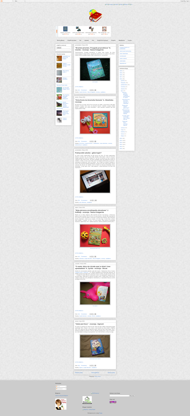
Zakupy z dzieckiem (65, 78)
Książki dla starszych (102, 40)
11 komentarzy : (84, 200)
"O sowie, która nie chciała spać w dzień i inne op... (126, 117)
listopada (123, 82)
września (123, 86)
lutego (122, 135)
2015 (121, 138)
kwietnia (123, 131)
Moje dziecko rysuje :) (66, 71)
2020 (121, 70)
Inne (93, 40)
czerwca (123, 127)
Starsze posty (111, 372)
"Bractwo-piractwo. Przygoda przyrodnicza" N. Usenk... (126, 95)
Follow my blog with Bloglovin (61, 395)
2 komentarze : (84, 256)
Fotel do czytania (65, 119)
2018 (121, 74)
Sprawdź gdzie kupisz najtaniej (95, 358)
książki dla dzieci (83, 92)
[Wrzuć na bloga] (92, 90)
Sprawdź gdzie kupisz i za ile (95, 248)
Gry (80, 40)
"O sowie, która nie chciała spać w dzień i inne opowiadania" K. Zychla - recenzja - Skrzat (92, 267)
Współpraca (122, 40)
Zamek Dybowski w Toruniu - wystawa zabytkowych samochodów (63, 105)
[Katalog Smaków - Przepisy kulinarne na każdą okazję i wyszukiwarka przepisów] (87, 403)
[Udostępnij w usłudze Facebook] (95, 90)
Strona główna (60, 40)
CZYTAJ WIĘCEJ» (79, 86)
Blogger (100, 413)
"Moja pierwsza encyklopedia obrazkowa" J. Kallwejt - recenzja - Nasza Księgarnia (92, 211)
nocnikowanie (123, 56)
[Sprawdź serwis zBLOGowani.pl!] (95, 393)
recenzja (98, 92)
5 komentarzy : (84, 365)
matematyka (122, 61)
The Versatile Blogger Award (66, 88)
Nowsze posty (79, 372)
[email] (129, 4)
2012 (121, 144)
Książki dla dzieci (72, 40)
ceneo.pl (59, 47)
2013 (121, 142)
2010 (121, 148)
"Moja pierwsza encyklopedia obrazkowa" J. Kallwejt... (126, 111)
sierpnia (123, 88)
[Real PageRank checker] (113, 403)
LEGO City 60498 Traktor (78, 32)
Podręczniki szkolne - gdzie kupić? (88, 153)
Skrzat (93, 316)
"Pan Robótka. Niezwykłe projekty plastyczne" (66, 96)
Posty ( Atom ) (98, 376)
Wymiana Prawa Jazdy (62, 85)
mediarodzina (96, 143)
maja (122, 129)
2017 (121, 76)
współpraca (103, 92)
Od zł (65, 34)
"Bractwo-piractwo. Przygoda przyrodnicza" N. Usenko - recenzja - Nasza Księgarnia (93, 49)
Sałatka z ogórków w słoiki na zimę (66, 65)
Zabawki (86, 40)
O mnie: (130, 40)
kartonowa (81, 258)
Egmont (81, 367)
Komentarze (60, 388)
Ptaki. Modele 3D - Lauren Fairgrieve (104, 32)
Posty (58, 386)
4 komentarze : (84, 90)
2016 (121, 78)
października (124, 84)
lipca (122, 90)
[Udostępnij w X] (93, 90)
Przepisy (113, 40)
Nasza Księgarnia (91, 92)
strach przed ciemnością (125, 51)
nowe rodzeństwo (104, 143)
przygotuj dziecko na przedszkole (124, 48)
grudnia (123, 80)
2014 (121, 140)
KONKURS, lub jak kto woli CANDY (66, 57)
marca (122, 133)
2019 (121, 72)
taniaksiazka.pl (78, 144)
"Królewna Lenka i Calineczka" (82, 272)
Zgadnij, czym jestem (65, 32)
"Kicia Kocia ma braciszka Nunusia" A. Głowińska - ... (126, 101)
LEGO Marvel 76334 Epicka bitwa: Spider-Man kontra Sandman (91, 32)
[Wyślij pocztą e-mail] (90, 90)
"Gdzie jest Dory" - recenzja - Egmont (89, 324)
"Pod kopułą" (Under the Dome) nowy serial (66, 112)
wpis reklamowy (82, 202)
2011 (121, 146)
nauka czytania (123, 58)
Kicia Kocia (81, 143)
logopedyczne (123, 63)
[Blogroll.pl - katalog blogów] (89, 409)
